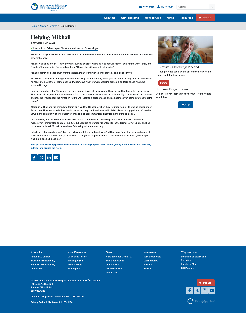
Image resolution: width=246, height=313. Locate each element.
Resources (186, 18)
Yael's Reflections (115, 260)
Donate (163, 83)
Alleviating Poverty (78, 256)
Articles (147, 268)
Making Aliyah (75, 260)
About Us (109, 18)
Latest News (112, 264)
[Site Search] (212, 7)
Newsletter (148, 6)
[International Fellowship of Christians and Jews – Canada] (49, 7)
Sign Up (186, 104)
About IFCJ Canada (41, 256)
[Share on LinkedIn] (49, 157)
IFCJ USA (68, 302)
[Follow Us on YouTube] (211, 290)
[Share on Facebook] (34, 157)
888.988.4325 (38, 291)
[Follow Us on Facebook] (189, 290)
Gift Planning (187, 268)
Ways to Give (152, 18)
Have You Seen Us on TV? (119, 256)
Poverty (53, 26)
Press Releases (114, 268)
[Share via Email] (56, 157)
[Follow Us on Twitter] (197, 290)
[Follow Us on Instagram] (204, 290)
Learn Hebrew (151, 260)
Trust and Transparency (43, 260)
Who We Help (75, 264)
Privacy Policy (38, 302)
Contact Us (36, 268)
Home (34, 26)
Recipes (148, 264)
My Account (167, 6)
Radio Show (112, 272)
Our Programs (130, 18)
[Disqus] (92, 201)
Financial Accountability (43, 264)
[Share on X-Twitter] (41, 157)
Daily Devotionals (152, 256)
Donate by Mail (188, 264)
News (170, 18)
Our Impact (74, 268)
